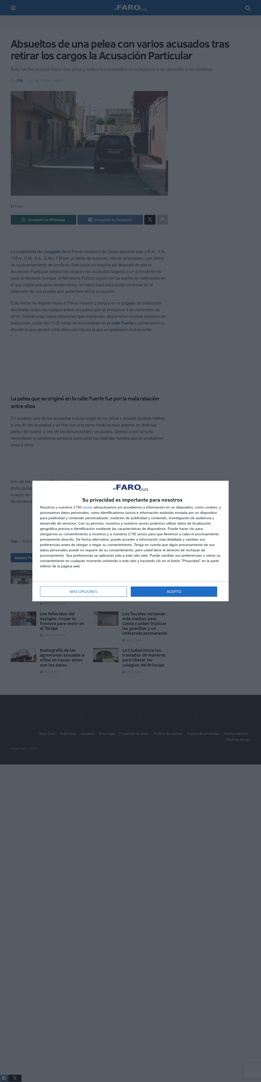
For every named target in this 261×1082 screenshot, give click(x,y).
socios (88, 507)
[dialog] (130, 541)
